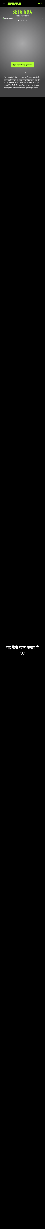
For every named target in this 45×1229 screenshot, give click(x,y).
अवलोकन (20, 73)
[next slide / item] (42, 17)
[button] (18, 20)
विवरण (27, 73)
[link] (14, 3)
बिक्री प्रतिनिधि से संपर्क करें (23, 65)
